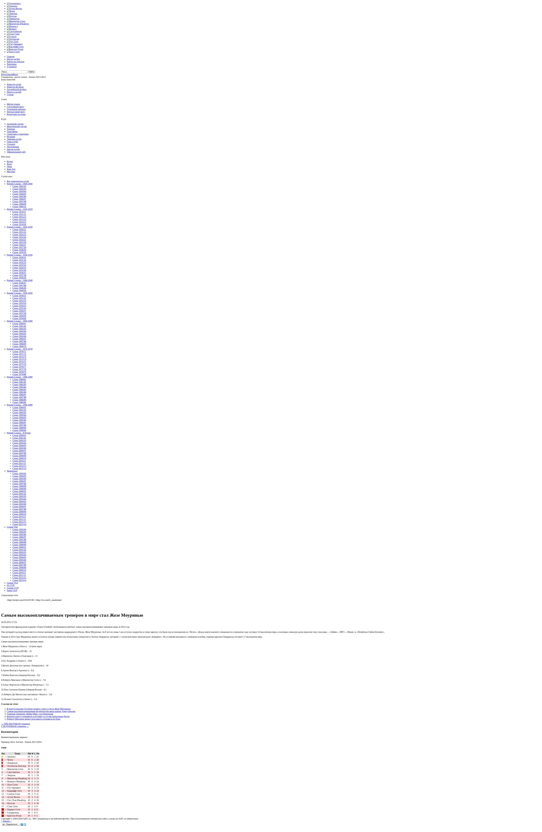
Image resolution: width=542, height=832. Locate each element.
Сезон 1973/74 (19, 359)
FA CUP (11, 585)
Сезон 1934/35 (19, 267)
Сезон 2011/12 (19, 463)
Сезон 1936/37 (19, 273)
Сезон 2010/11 (19, 461)
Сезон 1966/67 (19, 339)
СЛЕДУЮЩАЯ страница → (15, 726)
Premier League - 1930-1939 (19, 255)
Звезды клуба (13, 149)
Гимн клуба (12, 142)
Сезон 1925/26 (19, 242)
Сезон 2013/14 (19, 468)
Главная (10, 56)
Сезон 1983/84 (19, 387)
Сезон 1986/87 (19, 395)
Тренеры (11, 129)
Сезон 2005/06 (19, 448)
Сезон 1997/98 (19, 425)
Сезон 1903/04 (19, 191)
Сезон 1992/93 (19, 412)
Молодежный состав (17, 126)
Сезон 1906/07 (19, 199)
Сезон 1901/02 (19, 186)
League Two (12, 583)
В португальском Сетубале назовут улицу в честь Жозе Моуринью (39, 709)
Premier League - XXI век (19, 433)
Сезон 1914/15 (19, 222)
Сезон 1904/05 (19, 194)
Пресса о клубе (14, 92)
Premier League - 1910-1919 (19, 209)
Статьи (10, 94)
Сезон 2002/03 (19, 440)
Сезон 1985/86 (19, 392)
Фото (9, 164)
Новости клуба (14, 84)
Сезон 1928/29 (19, 250)
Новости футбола (15, 87)
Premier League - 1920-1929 (19, 227)
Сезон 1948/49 (19, 288)
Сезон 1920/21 (19, 229)
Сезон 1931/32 (19, 260)
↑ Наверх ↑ (6, 821)
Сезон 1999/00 (19, 430)
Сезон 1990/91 (19, 407)
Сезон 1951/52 (19, 298)
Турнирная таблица (16, 109)
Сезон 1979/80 (19, 374)
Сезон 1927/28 (19, 247)
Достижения (13, 147)
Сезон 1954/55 (19, 306)
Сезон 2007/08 (19, 453)
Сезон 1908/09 (19, 204)
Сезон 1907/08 (19, 201)
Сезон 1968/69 (19, 344)
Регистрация (7, 74)
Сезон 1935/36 (19, 270)
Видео (10, 161)
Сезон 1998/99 (19, 428)
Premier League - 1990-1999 (19, 405)
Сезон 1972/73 (19, 356)
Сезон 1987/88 (19, 397)
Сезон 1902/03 (19, 189)
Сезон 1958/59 (19, 316)
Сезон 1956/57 (19, 311)
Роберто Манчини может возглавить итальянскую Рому (34, 719)
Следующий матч (15, 106)
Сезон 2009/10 (19, 458)
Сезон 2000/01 (19, 435)
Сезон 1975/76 (19, 364)
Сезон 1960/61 (19, 323)
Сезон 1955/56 (19, 308)
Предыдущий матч (16, 112)
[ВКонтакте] (21, 824)
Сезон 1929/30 (19, 252)
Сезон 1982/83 (19, 384)
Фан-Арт (11, 169)
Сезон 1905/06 (19, 196)
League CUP (12, 588)
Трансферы (12, 131)
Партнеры (12, 64)
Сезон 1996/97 (19, 423)
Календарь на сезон (16, 114)
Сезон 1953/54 (19, 303)
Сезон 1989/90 (19, 402)
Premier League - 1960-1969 (19, 321)
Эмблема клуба (14, 139)
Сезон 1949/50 (19, 290)
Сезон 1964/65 (19, 334)
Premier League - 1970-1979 (19, 349)
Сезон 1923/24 (19, 237)
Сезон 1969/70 (19, 346)
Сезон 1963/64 (19, 331)
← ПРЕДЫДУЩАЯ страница (15, 724)
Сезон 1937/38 (19, 275)
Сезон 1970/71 (19, 351)
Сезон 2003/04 (19, 443)
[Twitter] (24, 824)
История (11, 136)
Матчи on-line (13, 59)
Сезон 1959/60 (19, 318)
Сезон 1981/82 (19, 382)
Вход (15, 74)
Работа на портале (15, 61)
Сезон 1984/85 (19, 389)
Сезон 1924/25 (19, 240)
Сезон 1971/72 (19, 354)
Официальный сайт (16, 152)
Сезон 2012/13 (19, 466)
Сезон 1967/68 (19, 341)
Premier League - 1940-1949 (19, 280)
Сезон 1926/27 (19, 245)
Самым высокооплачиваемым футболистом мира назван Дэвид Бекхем (41, 711)
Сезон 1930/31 (19, 257)
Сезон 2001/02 (19, 438)
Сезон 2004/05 (19, 445)
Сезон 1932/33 (19, 262)
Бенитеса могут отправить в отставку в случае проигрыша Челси (38, 716)
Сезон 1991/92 (19, 410)
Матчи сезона (13, 104)
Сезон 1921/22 (19, 232)
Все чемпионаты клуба (18, 181)
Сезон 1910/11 (19, 212)
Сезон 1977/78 (19, 369)
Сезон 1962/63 (19, 328)
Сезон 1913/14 (19, 219)
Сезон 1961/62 (19, 326)
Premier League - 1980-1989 (19, 377)
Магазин (11, 171)
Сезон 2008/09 (19, 456)
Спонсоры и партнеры (18, 134)
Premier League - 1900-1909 (19, 184)
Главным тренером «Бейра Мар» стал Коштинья (30, 714)
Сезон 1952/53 (19, 301)
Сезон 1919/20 (19, 224)
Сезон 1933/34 (19, 265)
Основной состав (15, 124)
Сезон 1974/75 (19, 362)
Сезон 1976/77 (19, 367)
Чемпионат (12, 471)
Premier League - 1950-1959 (19, 293)
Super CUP (12, 590)
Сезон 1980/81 (19, 379)
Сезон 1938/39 (19, 278)
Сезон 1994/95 (19, 417)
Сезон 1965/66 (19, 336)
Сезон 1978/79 (19, 372)
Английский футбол (16, 89)
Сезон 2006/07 (19, 450)
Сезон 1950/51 (19, 295)
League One (12, 527)
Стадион (11, 144)
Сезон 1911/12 (19, 214)
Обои (9, 166)
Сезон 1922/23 (19, 234)
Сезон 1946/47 (19, 283)
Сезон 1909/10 (19, 206)
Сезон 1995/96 (19, 420)
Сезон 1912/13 (19, 217)
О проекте (12, 67)
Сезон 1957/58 (19, 313)
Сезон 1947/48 (19, 285)
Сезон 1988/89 (19, 400)
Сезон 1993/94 (19, 415)
